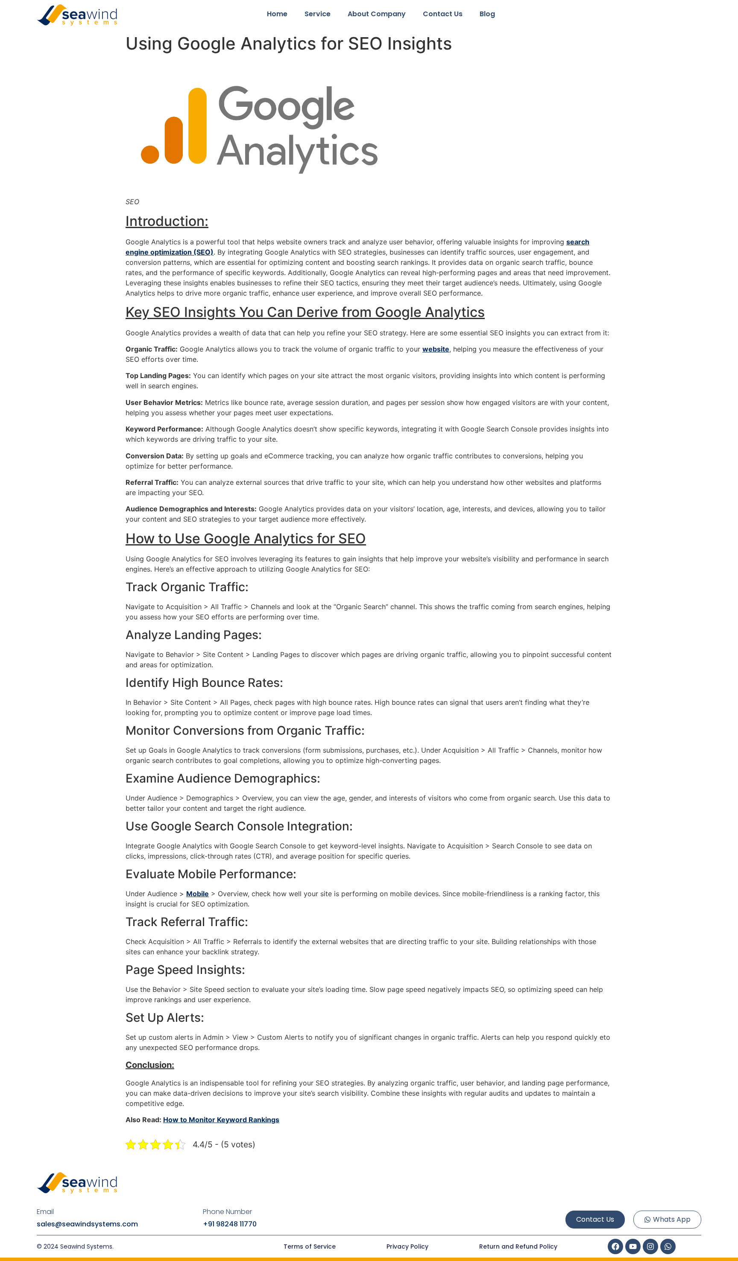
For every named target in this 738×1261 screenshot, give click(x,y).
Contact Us (443, 14)
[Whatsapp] (668, 1246)
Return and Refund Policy (518, 1246)
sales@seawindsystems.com (87, 1224)
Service (318, 14)
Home (277, 14)
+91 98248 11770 (230, 1224)
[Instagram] (650, 1246)
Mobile (197, 893)
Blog (487, 14)
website (435, 349)
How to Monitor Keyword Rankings (221, 1119)
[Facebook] (615, 1246)
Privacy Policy (407, 1246)
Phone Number (227, 1211)
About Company (377, 14)
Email (45, 1211)
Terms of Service (310, 1246)
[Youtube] (633, 1246)
